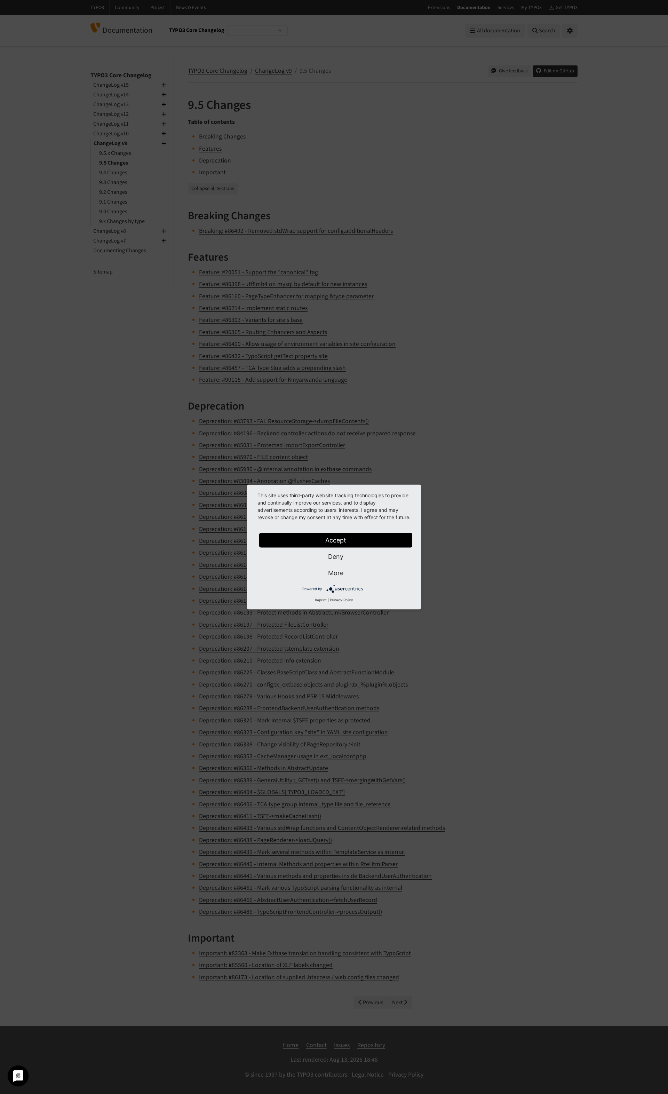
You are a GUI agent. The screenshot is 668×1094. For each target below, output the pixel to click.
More (335, 573)
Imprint (321, 600)
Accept (335, 540)
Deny (335, 556)
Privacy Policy (341, 600)
